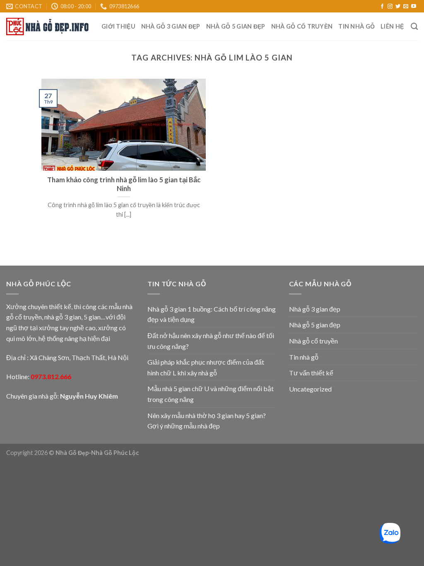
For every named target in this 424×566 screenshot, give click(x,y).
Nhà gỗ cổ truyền (302, 26)
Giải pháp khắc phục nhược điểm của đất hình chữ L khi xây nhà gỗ (205, 367)
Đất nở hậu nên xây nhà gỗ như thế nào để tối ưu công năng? (210, 340)
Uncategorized (310, 389)
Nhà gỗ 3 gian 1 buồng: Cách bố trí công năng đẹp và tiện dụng (211, 314)
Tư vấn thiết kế (311, 373)
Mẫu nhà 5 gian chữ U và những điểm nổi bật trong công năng (210, 394)
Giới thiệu (118, 26)
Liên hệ (392, 26)
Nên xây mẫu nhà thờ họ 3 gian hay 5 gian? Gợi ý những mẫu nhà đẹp (206, 420)
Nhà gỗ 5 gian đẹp (235, 26)
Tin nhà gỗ (356, 26)
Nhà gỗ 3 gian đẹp (170, 26)
